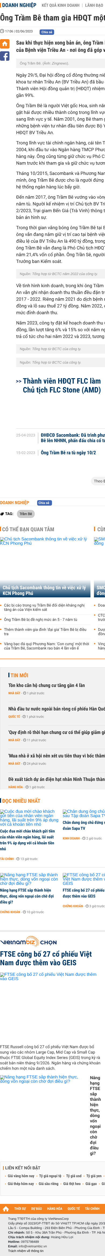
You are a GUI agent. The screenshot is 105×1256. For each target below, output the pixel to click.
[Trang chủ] (4, 44)
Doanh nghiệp (19, 5)
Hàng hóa (15, 787)
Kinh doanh (71, 838)
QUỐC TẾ (74, 1209)
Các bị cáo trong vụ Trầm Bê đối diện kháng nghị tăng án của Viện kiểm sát (44, 607)
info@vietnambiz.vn (33, 1246)
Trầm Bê (26, 513)
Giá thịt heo (71, 1184)
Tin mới (19, 675)
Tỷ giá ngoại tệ (50, 1176)
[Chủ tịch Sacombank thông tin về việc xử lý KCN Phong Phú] (45, 567)
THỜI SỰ (20, 1209)
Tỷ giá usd (74, 1176)
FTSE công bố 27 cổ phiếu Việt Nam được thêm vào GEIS (46, 958)
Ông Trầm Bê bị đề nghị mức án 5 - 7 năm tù (40, 620)
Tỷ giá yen (94, 1176)
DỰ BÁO (36, 1209)
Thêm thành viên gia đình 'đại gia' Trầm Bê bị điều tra (45, 632)
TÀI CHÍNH (92, 1209)
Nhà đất (14, 693)
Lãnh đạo (94, 5)
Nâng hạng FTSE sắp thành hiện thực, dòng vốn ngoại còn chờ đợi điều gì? (27, 896)
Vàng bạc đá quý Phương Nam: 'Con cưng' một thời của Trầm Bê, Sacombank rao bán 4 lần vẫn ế (46, 646)
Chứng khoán (10, 912)
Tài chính (7, 859)
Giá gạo (91, 1184)
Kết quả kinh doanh (60, 5)
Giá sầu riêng (48, 1184)
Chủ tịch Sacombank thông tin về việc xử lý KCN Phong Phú (44, 590)
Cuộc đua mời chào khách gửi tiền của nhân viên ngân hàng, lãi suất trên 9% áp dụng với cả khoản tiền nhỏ (27, 840)
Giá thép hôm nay (21, 1184)
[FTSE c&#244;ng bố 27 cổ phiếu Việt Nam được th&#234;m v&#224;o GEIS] (50, 1006)
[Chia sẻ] (4, 56)
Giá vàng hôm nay (21, 1176)
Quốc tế (14, 717)
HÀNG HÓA (54, 1209)
